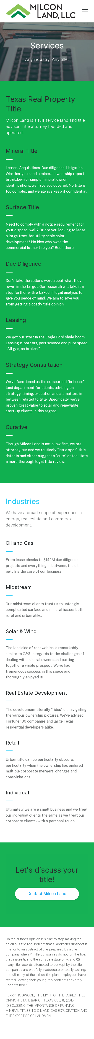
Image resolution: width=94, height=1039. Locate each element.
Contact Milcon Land (46, 893)
